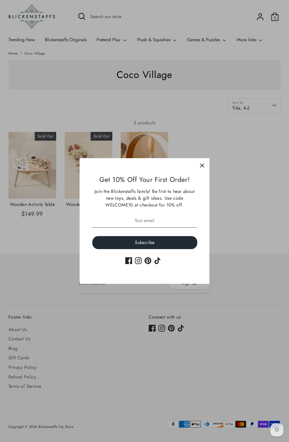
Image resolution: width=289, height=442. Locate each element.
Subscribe (145, 242)
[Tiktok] (157, 260)
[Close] (202, 165)
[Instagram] (138, 260)
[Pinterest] (147, 260)
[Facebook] (128, 260)
